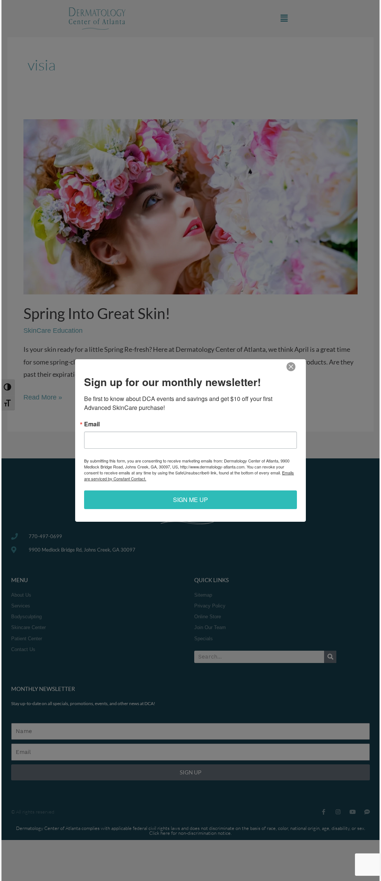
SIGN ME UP (190, 499)
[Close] (291, 366)
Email (92, 424)
